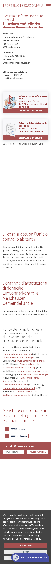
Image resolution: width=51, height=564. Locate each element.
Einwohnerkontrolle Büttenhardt (19, 388)
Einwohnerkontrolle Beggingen (31, 370)
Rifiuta (25, 552)
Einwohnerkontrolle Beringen (17, 353)
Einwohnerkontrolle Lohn (15, 384)
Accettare (26, 545)
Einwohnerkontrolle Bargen (34, 374)
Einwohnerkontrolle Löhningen (19, 357)
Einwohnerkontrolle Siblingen (30, 360)
